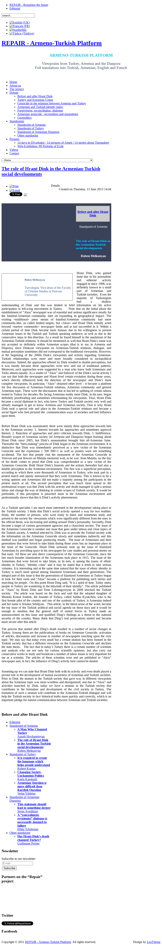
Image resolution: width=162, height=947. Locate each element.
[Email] (14, 190)
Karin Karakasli (30, 775)
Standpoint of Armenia (23, 725)
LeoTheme (153, 942)
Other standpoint (19, 832)
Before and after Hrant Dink (92, 213)
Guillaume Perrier (33, 840)
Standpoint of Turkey (22, 754)
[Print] (14, 186)
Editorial (14, 8)
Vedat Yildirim (31, 788)
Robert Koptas (33, 763)
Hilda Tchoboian (32, 822)
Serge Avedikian (34, 808)
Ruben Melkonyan (34, 745)
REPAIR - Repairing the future (28, 5)
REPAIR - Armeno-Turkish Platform (48, 942)
